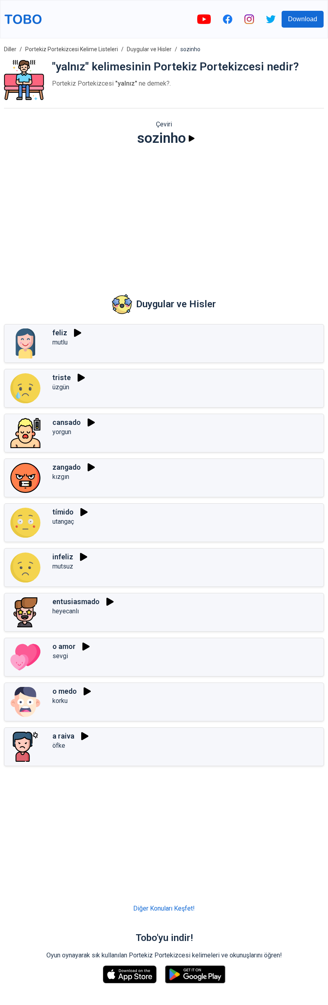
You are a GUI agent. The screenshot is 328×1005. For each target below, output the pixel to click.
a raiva (63, 736)
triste (61, 377)
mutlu (60, 342)
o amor (64, 646)
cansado (66, 422)
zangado (66, 467)
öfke (58, 745)
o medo (64, 691)
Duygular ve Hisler (149, 49)
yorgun (61, 432)
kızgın (60, 476)
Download (302, 19)
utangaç (63, 521)
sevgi (60, 656)
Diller (10, 49)
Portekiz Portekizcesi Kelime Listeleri (71, 49)
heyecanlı (65, 611)
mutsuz (62, 566)
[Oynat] (191, 138)
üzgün (60, 387)
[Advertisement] (164, 214)
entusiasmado (76, 601)
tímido (63, 512)
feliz (59, 332)
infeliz (62, 557)
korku (60, 701)
